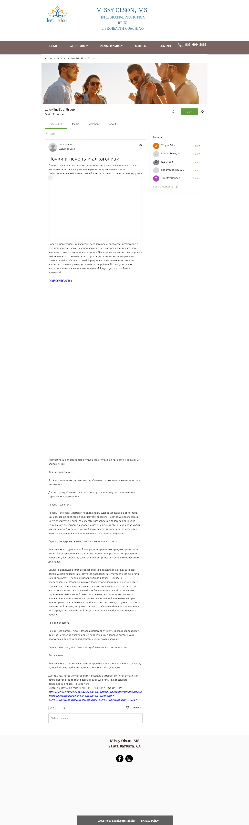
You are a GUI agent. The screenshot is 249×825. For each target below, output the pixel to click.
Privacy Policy (150, 820)
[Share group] (202, 112)
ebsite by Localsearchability (118, 820)
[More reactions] (62, 708)
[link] (56, 124)
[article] (95, 433)
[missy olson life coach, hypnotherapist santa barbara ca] (129, 758)
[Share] (141, 145)
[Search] (173, 111)
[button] (141, 46)
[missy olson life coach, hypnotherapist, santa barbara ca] (119, 758)
